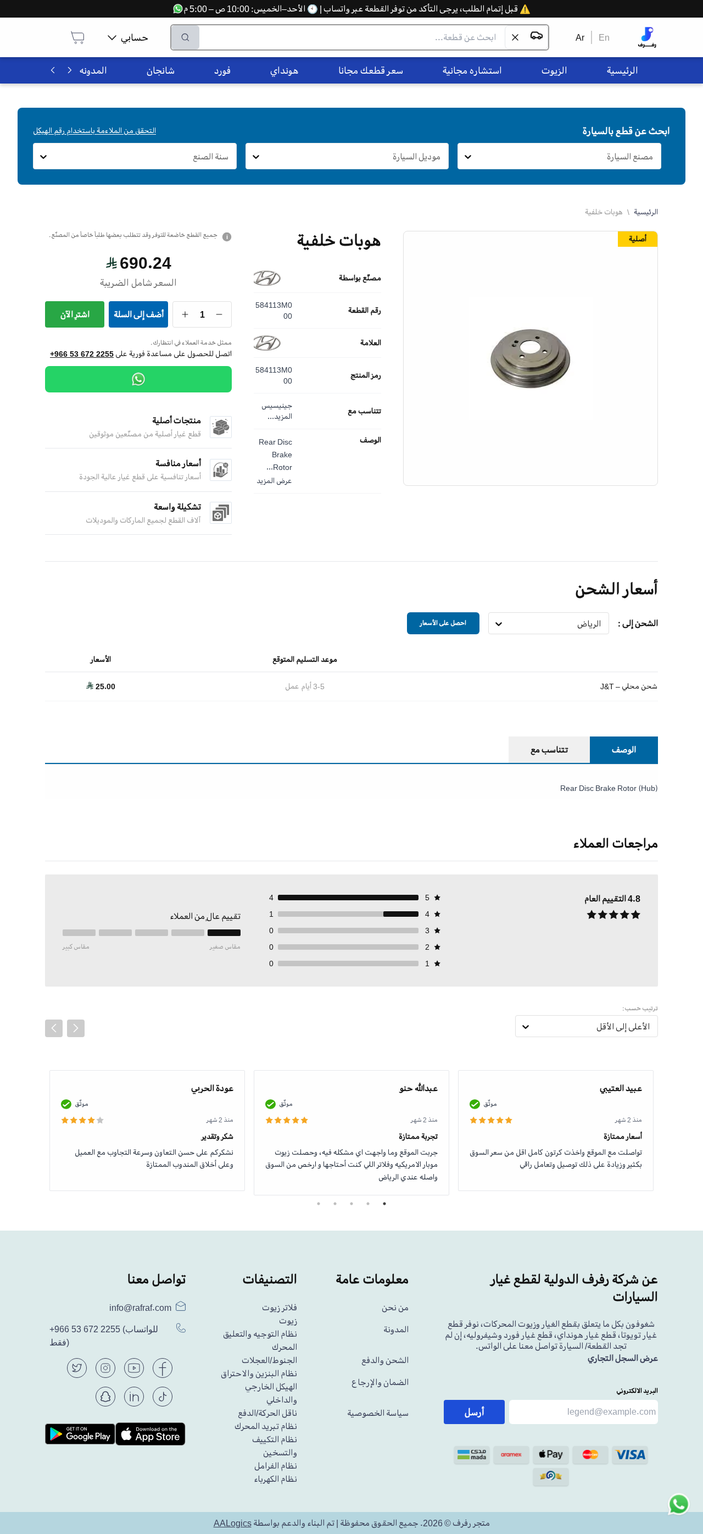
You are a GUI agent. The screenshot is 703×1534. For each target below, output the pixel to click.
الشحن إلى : (638, 623)
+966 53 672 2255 (82, 354)
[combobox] (653, 156)
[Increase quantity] (185, 314)
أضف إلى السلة (139, 314)
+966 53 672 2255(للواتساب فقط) (103, 1336)
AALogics (233, 1523)
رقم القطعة (364, 310)
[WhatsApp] (138, 379)
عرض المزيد (274, 480)
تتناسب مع (364, 411)
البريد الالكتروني (637, 1391)
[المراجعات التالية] (76, 1028)
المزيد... (279, 416)
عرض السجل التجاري (623, 1358)
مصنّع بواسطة (360, 278)
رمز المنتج (365, 375)
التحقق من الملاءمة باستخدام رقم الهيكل (94, 130)
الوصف (370, 440)
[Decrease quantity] (219, 314)
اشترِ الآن (75, 314)
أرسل (474, 1412)
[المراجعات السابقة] (54, 1028)
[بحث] (185, 37)
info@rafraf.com (140, 1307)
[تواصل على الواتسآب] (679, 1510)
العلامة (370, 343)
